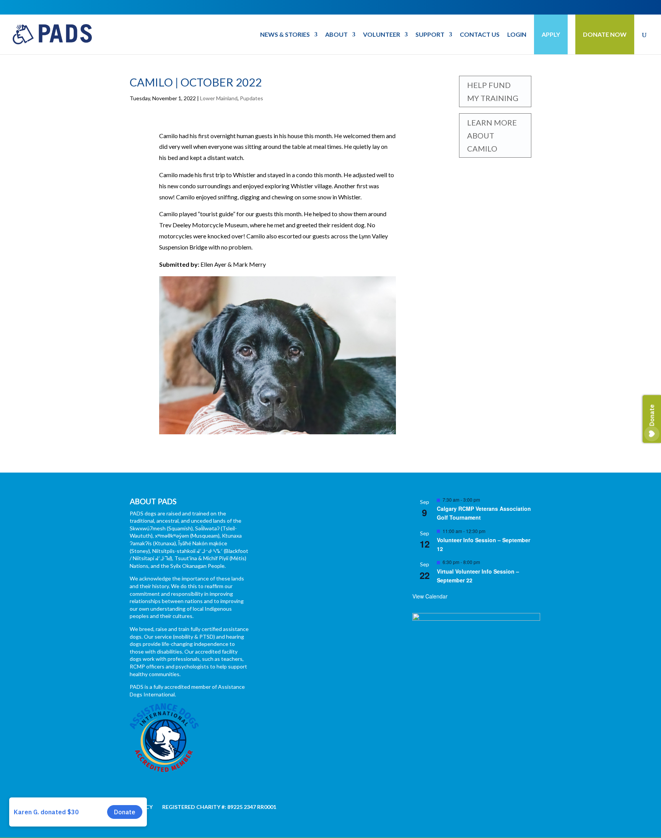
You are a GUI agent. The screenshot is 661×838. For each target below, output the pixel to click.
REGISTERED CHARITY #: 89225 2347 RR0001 (219, 807)
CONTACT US (480, 35)
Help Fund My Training (492, 91)
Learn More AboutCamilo (492, 135)
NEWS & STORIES (285, 35)
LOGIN (516, 35)
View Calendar (430, 596)
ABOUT (336, 35)
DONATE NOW (605, 34)
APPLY (551, 34)
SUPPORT (429, 35)
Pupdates (251, 98)
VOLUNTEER (381, 35)
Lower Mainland (219, 98)
